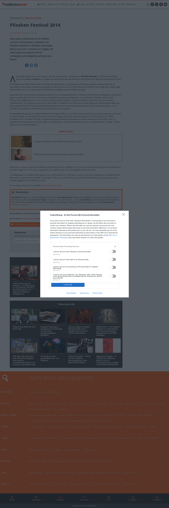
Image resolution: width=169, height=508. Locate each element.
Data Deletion (71, 293)
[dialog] (84, 254)
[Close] (124, 215)
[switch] (113, 251)
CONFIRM (68, 285)
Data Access (84, 293)
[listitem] (84, 246)
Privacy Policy (98, 293)
